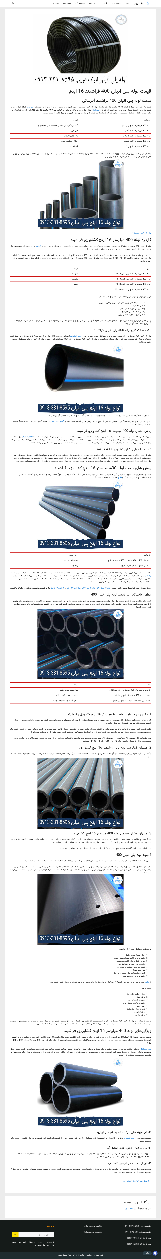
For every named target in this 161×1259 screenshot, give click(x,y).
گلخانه (38, 246)
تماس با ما (67, 3)
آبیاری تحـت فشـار (57, 421)
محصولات (117, 3)
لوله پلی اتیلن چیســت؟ (141, 233)
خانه (127, 3)
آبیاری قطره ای (129, 1138)
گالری (105, 3)
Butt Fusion (28, 436)
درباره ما (56, 3)
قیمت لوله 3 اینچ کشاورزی (136, 1181)
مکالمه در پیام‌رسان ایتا (93, 1232)
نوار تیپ (30, 107)
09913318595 (88, 588)
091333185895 (132, 1226)
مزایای (147, 982)
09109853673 (133, 1244)
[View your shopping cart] (13, 3)
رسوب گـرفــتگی (76, 336)
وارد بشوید (128, 1208)
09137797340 (73, 588)
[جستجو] (15, 1235)
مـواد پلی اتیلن (145, 1049)
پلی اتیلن (95, 110)
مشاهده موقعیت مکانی (93, 1226)
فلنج (120, 477)
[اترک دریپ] (147, 3)
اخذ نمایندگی (80, 3)
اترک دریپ (139, 3)
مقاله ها (92, 3)
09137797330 (57, 588)
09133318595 (103, 588)
